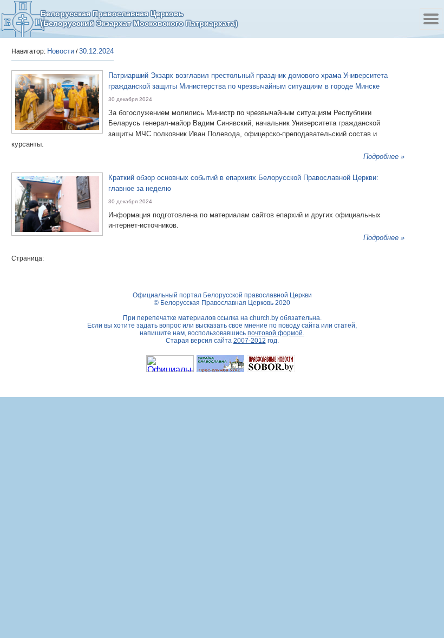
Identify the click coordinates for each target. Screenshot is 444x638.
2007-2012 (249, 340)
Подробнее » (383, 156)
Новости (60, 51)
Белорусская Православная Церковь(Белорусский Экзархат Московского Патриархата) (139, 18)
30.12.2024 (96, 51)
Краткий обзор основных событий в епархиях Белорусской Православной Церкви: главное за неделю (243, 183)
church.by (264, 318)
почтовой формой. (275, 333)
